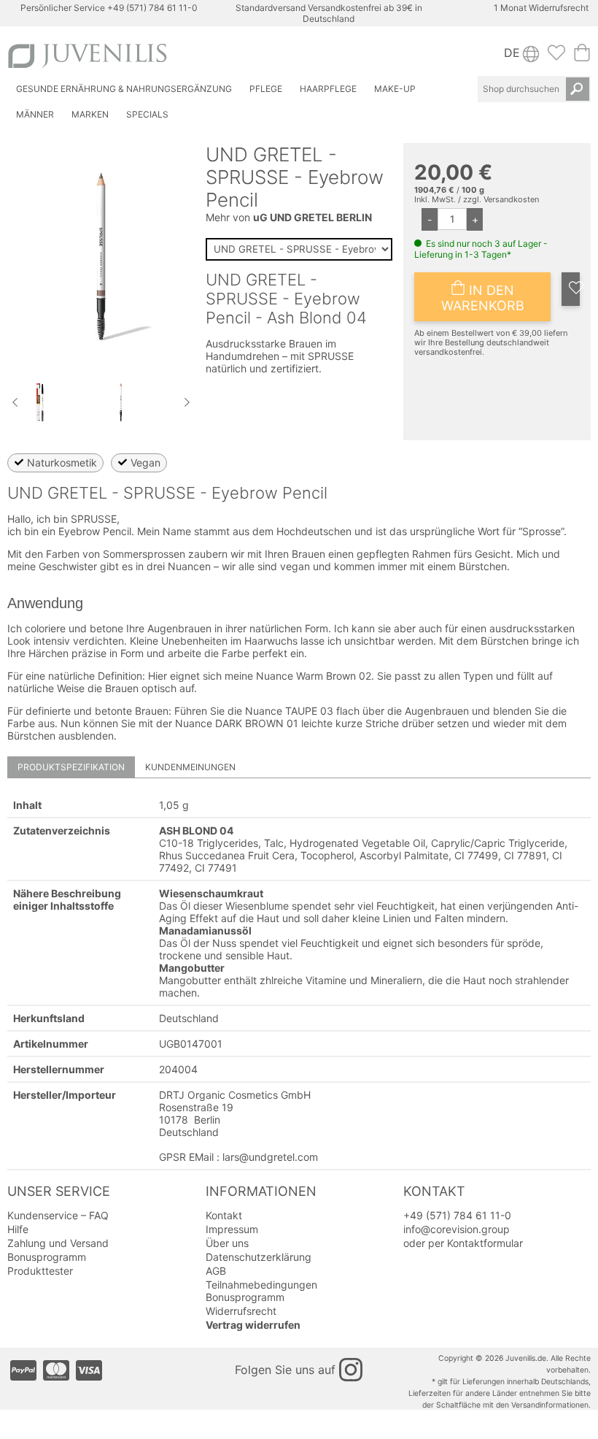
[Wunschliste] (556, 57)
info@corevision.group (456, 1229)
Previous (14, 402)
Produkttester (40, 1271)
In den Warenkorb (482, 298)
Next (187, 402)
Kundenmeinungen (190, 766)
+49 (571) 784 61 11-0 (152, 7)
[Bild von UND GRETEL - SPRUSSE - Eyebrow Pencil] (41, 424)
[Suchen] (577, 89)
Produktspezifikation (71, 766)
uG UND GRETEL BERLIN (312, 217)
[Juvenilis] (150, 56)
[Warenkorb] (582, 57)
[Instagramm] (350, 1369)
